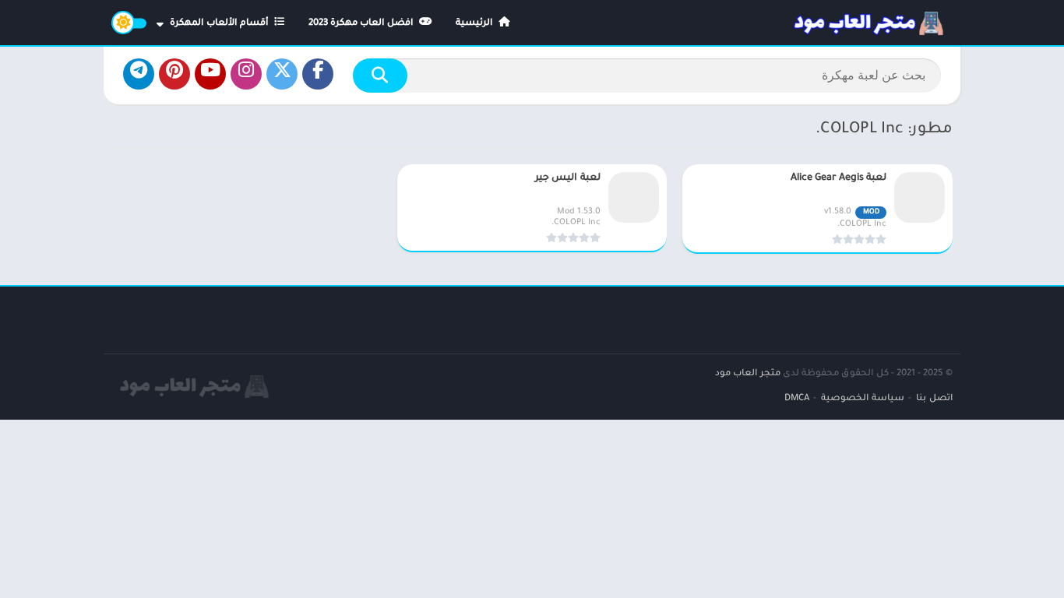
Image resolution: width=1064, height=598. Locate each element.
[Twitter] (282, 74)
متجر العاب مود (747, 374)
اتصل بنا (934, 399)
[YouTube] (210, 74)
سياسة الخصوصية (862, 399)
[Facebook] (317, 74)
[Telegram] (138, 74)
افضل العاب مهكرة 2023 (362, 24)
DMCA (796, 399)
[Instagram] (246, 74)
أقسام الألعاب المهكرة (220, 24)
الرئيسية (475, 24)
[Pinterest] (174, 74)
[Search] (380, 75)
